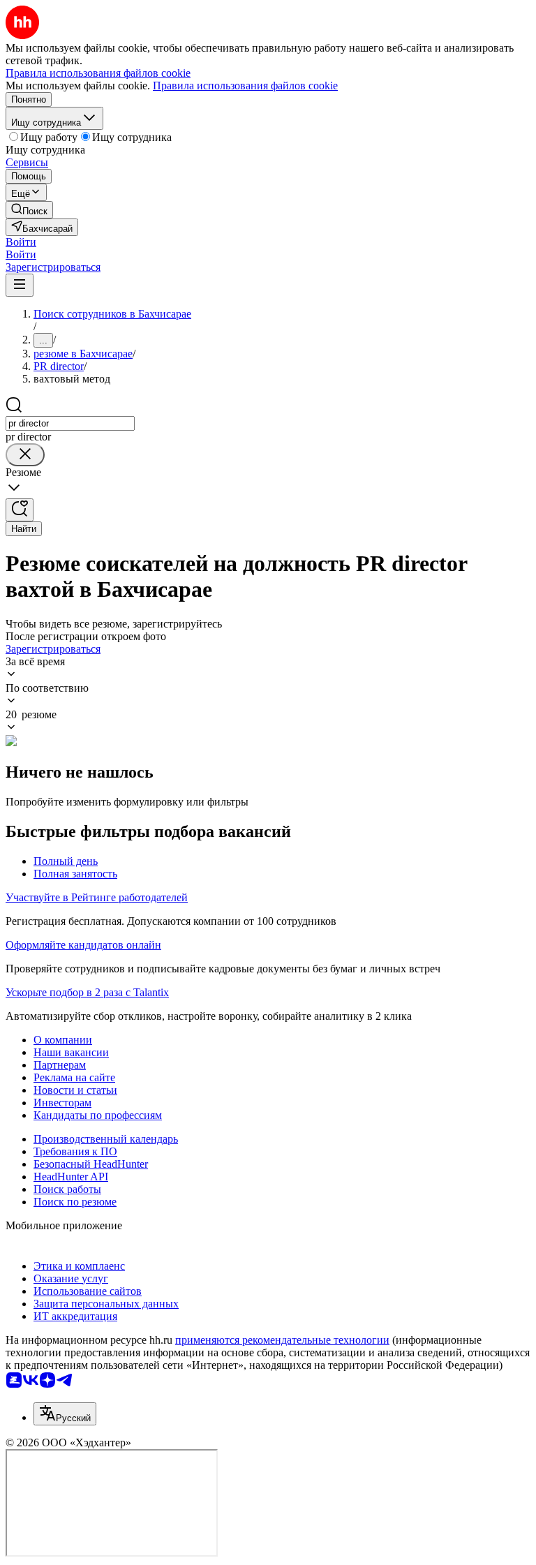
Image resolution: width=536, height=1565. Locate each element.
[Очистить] (25, 454)
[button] (21, 242)
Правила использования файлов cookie (245, 85)
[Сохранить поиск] (20, 509)
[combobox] (70, 423)
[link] (29, 209)
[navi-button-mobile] (20, 285)
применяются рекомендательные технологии (282, 1340)
